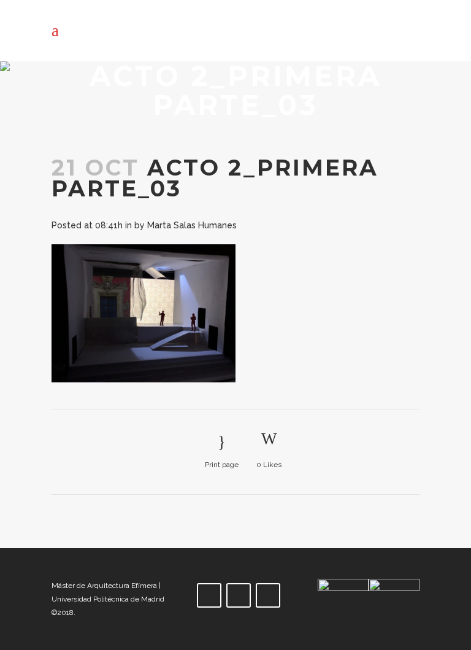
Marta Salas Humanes (192, 225)
